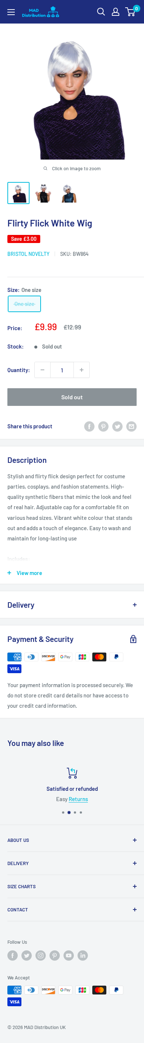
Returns (78, 799)
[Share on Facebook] (89, 426)
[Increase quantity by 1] (81, 370)
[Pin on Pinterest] (103, 426)
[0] (130, 11)
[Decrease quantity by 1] (42, 370)
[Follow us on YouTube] (69, 955)
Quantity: (18, 370)
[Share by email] (131, 426)
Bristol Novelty (28, 254)
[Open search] (101, 12)
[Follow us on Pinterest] (54, 955)
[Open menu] (11, 12)
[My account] (115, 12)
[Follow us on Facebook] (12, 955)
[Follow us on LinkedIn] (83, 955)
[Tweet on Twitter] (117, 426)
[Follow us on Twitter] (26, 955)
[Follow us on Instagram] (40, 955)
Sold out (72, 396)
